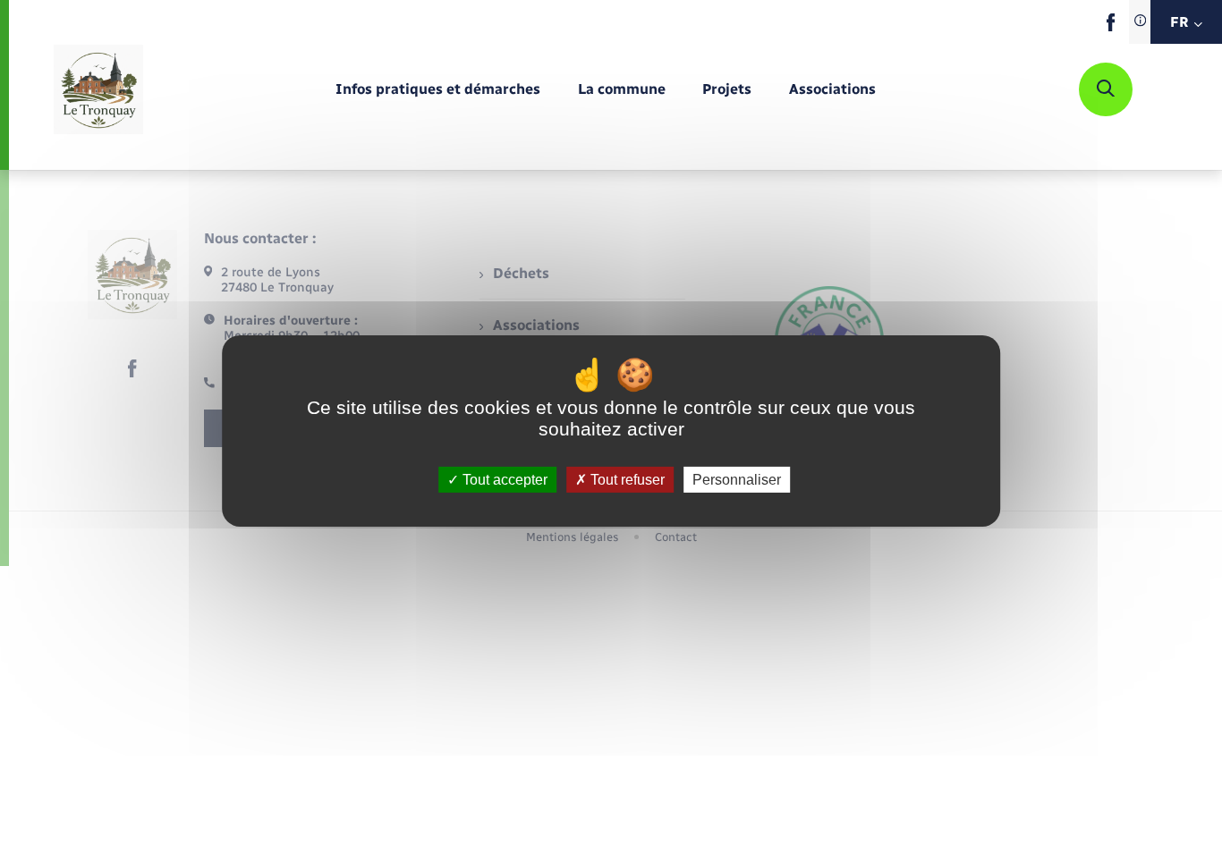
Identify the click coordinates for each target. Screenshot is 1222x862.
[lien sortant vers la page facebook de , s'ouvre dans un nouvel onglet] (1111, 27)
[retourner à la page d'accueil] (98, 89)
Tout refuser (626, 479)
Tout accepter (503, 479)
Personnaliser (736, 479)
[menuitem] (437, 89)
